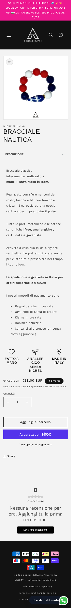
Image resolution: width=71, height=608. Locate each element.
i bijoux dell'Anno (33, 575)
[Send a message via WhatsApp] (63, 600)
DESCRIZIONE (14, 154)
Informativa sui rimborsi (42, 580)
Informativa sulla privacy (37, 586)
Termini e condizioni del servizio (37, 593)
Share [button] (11, 456)
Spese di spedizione (32, 386)
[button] (8, 34)
